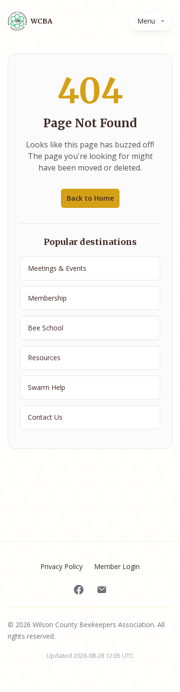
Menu (146, 20)
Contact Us (45, 417)
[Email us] (101, 589)
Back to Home (90, 198)
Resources (44, 357)
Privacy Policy (61, 566)
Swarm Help (46, 387)
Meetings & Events (57, 268)
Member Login (117, 566)
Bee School (45, 327)
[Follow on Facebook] (78, 589)
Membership (47, 298)
